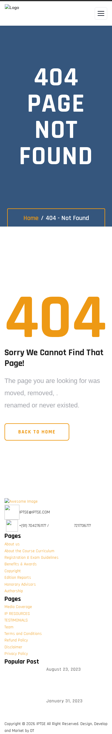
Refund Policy (16, 640)
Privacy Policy (16, 653)
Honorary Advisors (20, 584)
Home (31, 218)
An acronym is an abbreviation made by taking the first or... (69, 681)
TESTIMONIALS (16, 620)
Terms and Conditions (23, 633)
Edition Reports (17, 577)
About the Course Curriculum (29, 551)
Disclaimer (13, 647)
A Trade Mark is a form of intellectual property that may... (72, 712)
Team (8, 627)
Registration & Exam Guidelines (31, 557)
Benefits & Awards (20, 564)
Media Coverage (18, 607)
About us (12, 544)
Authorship (13, 591)
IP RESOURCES (17, 613)
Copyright (12, 571)
